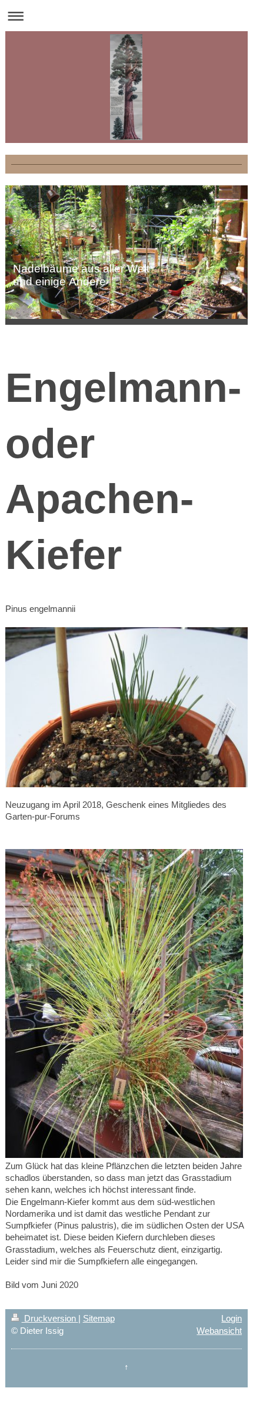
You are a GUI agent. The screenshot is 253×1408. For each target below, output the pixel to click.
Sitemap (99, 1318)
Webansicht (219, 1331)
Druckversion (50, 1318)
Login (231, 1318)
